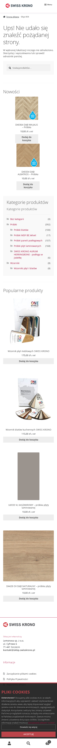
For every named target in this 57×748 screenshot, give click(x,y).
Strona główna (12, 16)
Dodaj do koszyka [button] (27, 139)
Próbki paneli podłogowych (28, 240)
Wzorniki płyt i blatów (25, 268)
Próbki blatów (21, 229)
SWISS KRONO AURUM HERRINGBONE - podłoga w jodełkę (28, 254)
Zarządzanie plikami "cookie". (41, 722)
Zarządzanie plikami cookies (21, 673)
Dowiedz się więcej (28, 727)
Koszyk (44, 741)
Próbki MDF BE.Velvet (25, 235)
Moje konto (9, 743)
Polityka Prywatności (17, 679)
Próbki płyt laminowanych (27, 245)
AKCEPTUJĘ (28, 734)
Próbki (13, 224)
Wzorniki (14, 263)
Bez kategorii (17, 219)
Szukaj (28, 743)
